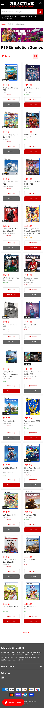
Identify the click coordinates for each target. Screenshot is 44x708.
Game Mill (27, 235)
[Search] (40, 11)
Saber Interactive (8, 472)
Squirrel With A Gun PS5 (10, 183)
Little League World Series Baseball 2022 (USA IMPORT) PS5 (32, 231)
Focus (26, 562)
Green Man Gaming (9, 233)
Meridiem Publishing (30, 376)
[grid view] (35, 56)
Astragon (6, 329)
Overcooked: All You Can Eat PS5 (10, 136)
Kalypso (26, 186)
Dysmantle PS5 (30, 325)
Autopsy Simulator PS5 (10, 326)
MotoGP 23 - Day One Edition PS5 (9, 561)
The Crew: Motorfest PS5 (10, 89)
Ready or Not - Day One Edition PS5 (10, 230)
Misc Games (6, 378)
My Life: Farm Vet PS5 (11, 607)
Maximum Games (8, 186)
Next (25, 632)
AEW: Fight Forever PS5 (31, 89)
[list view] (40, 56)
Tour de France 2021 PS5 (32, 422)
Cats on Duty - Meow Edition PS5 (32, 373)
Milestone (6, 564)
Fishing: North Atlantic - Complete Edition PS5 (10, 374)
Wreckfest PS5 (30, 515)
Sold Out (5, 139)
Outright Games (29, 137)
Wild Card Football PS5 (10, 469)
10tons (26, 327)
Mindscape (6, 609)
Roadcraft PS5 (29, 560)
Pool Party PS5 (30, 607)
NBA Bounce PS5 (31, 135)
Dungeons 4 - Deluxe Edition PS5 (32, 183)
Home (3, 24)
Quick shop (11, 99)
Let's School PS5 (9, 515)
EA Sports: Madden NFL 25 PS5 (31, 279)
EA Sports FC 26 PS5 (11, 278)
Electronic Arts (7, 280)
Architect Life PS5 (9, 421)
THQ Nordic (28, 92)
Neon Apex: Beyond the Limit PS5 (32, 469)
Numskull (27, 472)
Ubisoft (5, 92)
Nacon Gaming (7, 423)
